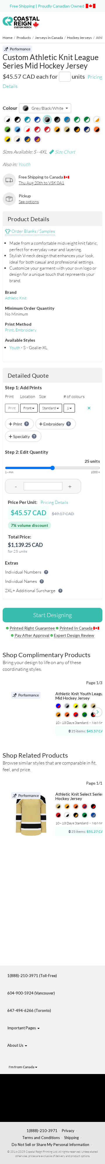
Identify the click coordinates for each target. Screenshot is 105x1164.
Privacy (68, 1130)
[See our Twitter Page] (37, 1093)
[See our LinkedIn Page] (38, 1102)
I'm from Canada (22, 1067)
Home (8, 37)
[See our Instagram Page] (40, 1111)
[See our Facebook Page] (40, 1083)
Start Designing (52, 615)
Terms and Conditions (41, 1137)
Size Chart (64, 152)
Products (24, 37)
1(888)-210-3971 (42, 1130)
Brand (11, 292)
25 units (92, 461)
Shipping (71, 1137)
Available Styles (20, 340)
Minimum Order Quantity (29, 308)
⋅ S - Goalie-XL (28, 347)
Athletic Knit (16, 297)
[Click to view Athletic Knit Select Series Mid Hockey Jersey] (31, 814)
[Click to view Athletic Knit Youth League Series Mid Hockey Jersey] (31, 713)
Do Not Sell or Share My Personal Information (50, 1144)
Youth (24, 164)
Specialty (21, 436)
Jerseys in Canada (49, 37)
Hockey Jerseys (79, 37)
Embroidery (25, 329)
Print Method (18, 324)
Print (9, 329)
